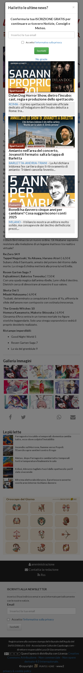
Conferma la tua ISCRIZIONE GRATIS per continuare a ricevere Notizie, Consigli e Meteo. (40, 23)
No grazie (41, 59)
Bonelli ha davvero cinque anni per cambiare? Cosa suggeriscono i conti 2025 (37, 213)
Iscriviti (41, 50)
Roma (13, 104)
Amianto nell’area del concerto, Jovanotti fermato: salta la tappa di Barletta (36, 154)
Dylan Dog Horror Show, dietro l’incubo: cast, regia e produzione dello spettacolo (41, 97)
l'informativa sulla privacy (48, 42)
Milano (15, 222)
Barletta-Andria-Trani (28, 163)
